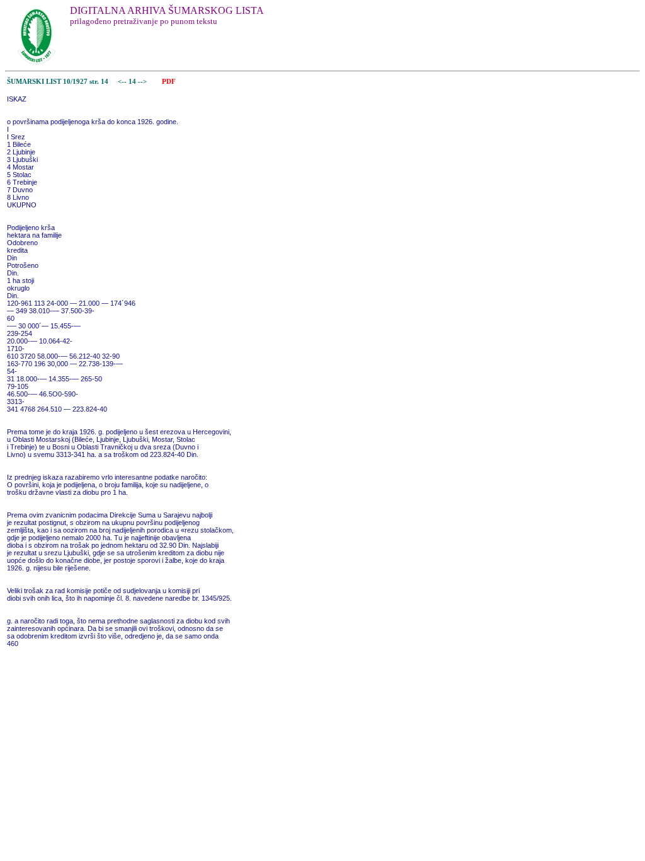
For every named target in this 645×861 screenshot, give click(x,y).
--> (143, 81)
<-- (122, 81)
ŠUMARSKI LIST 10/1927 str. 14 (57, 81)
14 (133, 81)
